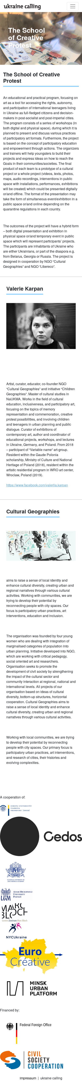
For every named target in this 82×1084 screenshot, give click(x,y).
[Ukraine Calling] (22, 7)
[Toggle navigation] (73, 6)
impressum (28, 1078)
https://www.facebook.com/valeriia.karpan (37, 485)
